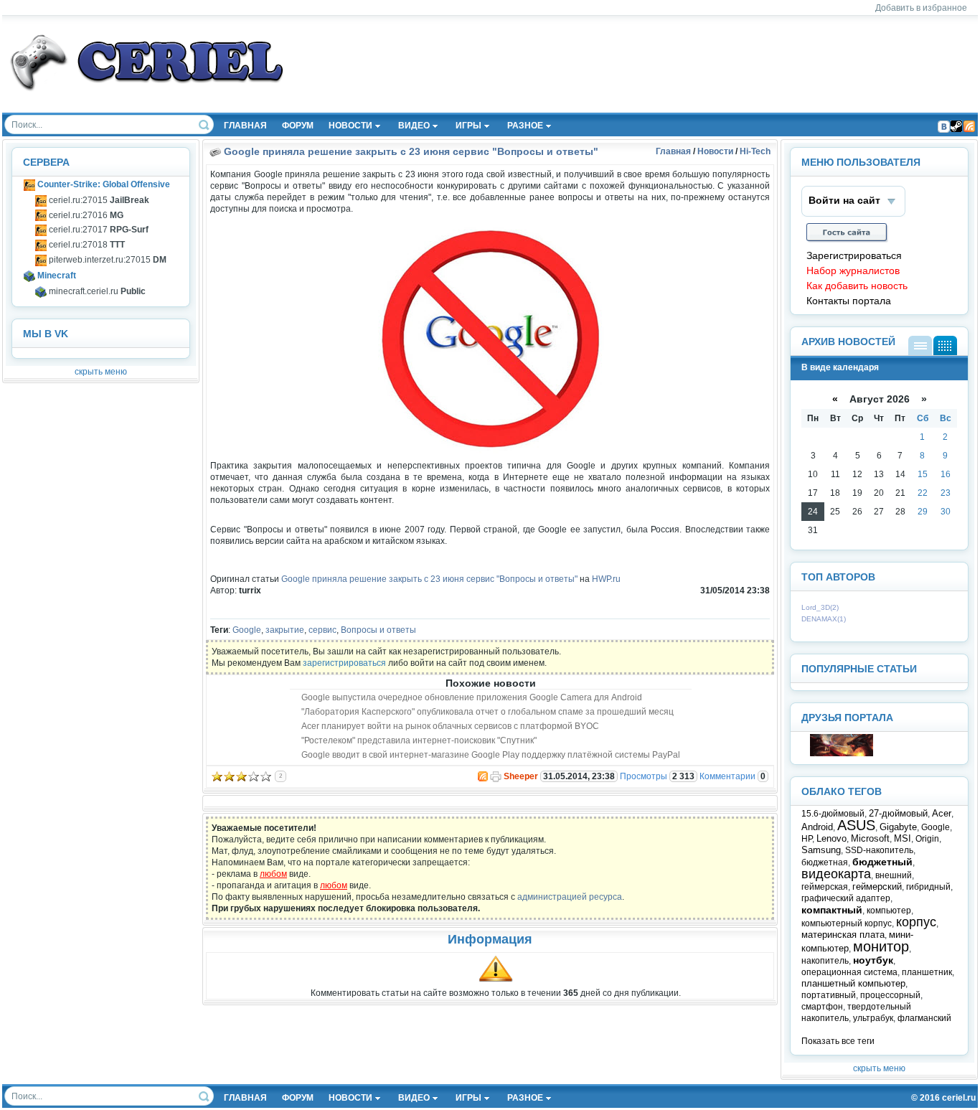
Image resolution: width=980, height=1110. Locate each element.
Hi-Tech (755, 151)
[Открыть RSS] (482, 776)
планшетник (927, 972)
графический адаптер (845, 898)
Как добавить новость (857, 286)
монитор (881, 946)
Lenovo (831, 838)
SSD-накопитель (879, 850)
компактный (831, 910)
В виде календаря (945, 345)
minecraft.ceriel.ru (96, 291)
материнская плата (843, 934)
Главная (673, 151)
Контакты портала (848, 301)
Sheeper (521, 776)
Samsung (821, 850)
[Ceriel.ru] (841, 753)
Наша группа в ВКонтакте (943, 126)
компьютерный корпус (846, 923)
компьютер (889, 911)
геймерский (877, 886)
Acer (941, 813)
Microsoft (870, 838)
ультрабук (873, 1018)
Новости (715, 151)
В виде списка (920, 345)
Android (817, 827)
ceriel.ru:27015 (98, 200)
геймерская (824, 887)
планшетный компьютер (853, 983)
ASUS (856, 825)
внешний (893, 875)
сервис (322, 630)
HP (806, 839)
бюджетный (882, 861)
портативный (828, 995)
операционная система (849, 972)
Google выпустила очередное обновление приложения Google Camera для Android (471, 697)
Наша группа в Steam (956, 126)
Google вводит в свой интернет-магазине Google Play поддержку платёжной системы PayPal (490, 755)
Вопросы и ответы (378, 630)
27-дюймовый (898, 813)
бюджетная (824, 862)
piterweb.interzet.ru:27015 (106, 260)
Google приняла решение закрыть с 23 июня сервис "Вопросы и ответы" (411, 151)
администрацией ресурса (569, 897)
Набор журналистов (853, 270)
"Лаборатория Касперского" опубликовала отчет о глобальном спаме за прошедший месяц (487, 712)
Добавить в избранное (921, 8)
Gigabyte (898, 827)
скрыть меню (101, 372)
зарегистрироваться (344, 663)
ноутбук (873, 960)
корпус (916, 922)
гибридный (928, 887)
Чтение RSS (969, 126)
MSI (902, 838)
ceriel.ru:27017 (98, 230)
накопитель (825, 961)
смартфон (822, 1007)
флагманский (924, 1018)
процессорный (890, 995)
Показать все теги (838, 1041)
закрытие (284, 630)
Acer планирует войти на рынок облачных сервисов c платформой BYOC (450, 726)
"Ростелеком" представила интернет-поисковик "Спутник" (419, 740)
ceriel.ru (959, 1098)
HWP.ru (606, 579)
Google (246, 630)
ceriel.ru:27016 (85, 215)
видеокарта (836, 874)
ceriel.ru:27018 (86, 245)
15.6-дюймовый (832, 814)
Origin (927, 839)
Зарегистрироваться (854, 255)
